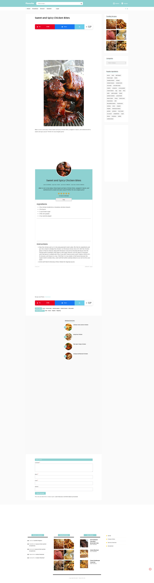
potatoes (114, 111)
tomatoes (114, 116)
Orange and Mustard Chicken (80, 353)
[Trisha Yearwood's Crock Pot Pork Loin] (111, 46)
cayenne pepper (56, 308)
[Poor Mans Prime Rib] (111, 35)
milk (115, 101)
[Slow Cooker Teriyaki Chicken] (121, 24)
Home (28, 8)
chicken (118, 80)
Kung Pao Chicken (77, 334)
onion (113, 106)
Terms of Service (112, 542)
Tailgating (58, 310)
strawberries (116, 113)
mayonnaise (110, 101)
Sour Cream (120, 111)
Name (36, 474)
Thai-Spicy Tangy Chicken (79, 344)
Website (36, 486)
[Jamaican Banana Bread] (111, 24)
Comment (37, 462)
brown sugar (49, 308)
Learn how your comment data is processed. (66, 496)
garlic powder (114, 93)
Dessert (42, 8)
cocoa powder (122, 88)
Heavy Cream (110, 98)
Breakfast (35, 8)
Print (64, 199)
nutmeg (109, 106)
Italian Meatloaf (40, 554)
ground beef (119, 95)
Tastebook (48, 297)
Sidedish (49, 8)
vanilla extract (110, 118)
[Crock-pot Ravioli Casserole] (121, 46)
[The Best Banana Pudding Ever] (121, 35)
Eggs (120, 90)
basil (113, 75)
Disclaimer (110, 546)
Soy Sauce (109, 113)
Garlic (108, 93)
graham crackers (111, 95)
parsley (108, 111)
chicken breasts (64, 308)
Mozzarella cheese (111, 103)
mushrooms (120, 103)
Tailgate (54, 310)
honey (116, 98)
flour (124, 90)
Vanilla (119, 116)
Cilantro (108, 88)
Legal (57, 8)
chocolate (109, 85)
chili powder (71, 308)
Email (36, 480)
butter (116, 78)
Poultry (49, 310)
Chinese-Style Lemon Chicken (80, 324)
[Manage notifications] (150, 569)
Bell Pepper (118, 75)
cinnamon (114, 88)
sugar (122, 113)
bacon (44, 308)
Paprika (108, 108)
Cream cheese (110, 90)
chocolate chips (116, 85)
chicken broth (119, 83)
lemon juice (122, 98)
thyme (108, 116)
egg (116, 90)
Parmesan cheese (116, 108)
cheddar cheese (110, 80)
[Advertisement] (64, 44)
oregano (119, 106)
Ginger (120, 93)
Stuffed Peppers (38, 540)
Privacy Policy (111, 539)
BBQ (46, 310)
